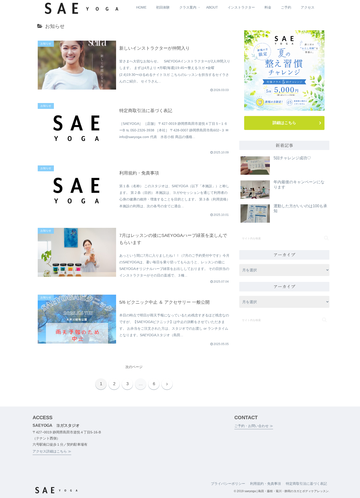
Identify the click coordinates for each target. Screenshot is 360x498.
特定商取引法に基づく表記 (306, 484)
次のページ (134, 367)
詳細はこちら (284, 123)
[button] (326, 238)
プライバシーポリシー (228, 484)
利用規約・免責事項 (265, 484)
